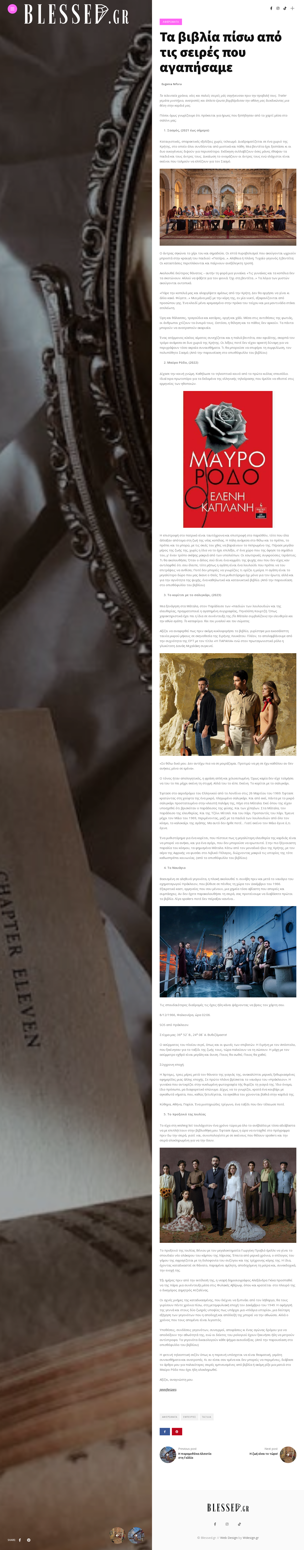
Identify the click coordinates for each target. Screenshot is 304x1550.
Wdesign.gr (251, 1538)
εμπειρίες (189, 1416)
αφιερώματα (169, 1416)
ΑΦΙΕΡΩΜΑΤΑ (171, 22)
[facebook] (20, 1540)
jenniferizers (168, 1389)
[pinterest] (28, 1540)
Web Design (229, 1538)
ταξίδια (206, 1416)
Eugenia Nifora (172, 84)
